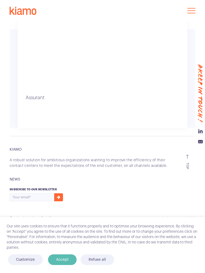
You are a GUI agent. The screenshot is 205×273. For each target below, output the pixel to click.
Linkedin (200, 131)
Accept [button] (62, 260)
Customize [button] (25, 260)
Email (200, 141)
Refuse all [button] (97, 260)
